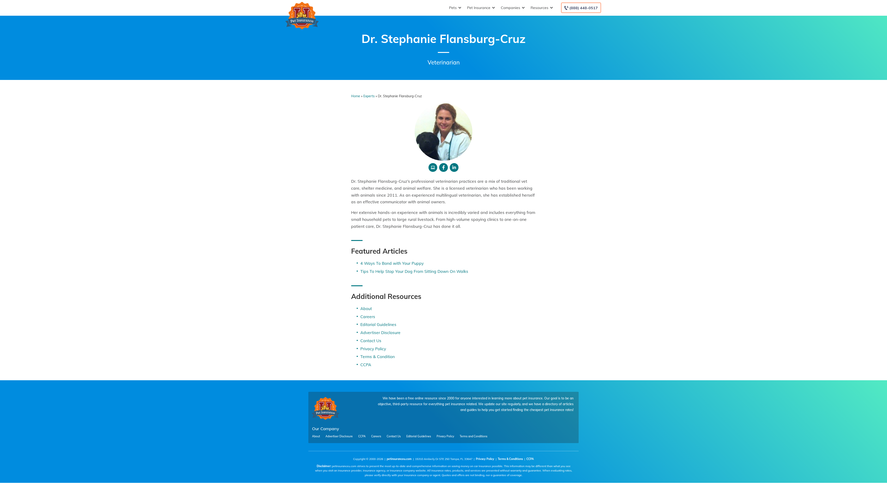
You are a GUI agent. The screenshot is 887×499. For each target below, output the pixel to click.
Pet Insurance (478, 7)
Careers (367, 316)
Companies (510, 7)
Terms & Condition (377, 356)
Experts (369, 96)
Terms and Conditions (473, 436)
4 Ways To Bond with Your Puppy (392, 263)
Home (355, 96)
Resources (539, 7)
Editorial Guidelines (378, 324)
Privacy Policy (373, 348)
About (366, 308)
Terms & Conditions (510, 459)
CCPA (365, 364)
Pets (453, 7)
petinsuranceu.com (399, 459)
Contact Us (370, 340)
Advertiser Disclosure (380, 332)
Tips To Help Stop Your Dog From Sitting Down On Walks (414, 271)
